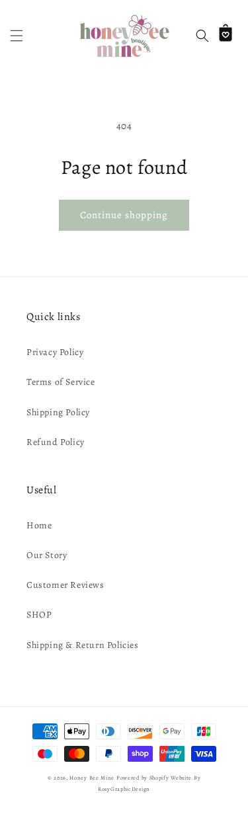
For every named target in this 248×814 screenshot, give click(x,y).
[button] (16, 35)
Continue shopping (124, 215)
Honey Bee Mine (91, 778)
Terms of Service (60, 382)
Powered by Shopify (142, 778)
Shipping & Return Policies (82, 645)
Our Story (46, 555)
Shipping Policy (58, 412)
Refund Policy (55, 442)
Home (39, 525)
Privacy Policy (54, 352)
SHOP (39, 614)
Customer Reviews (65, 585)
